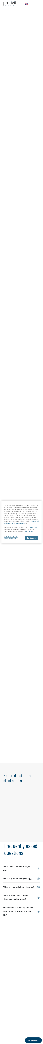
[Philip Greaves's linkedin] (32, 760)
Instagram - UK (5, 1020)
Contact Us (8, 979)
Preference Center (11, 997)
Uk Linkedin (10, 1020)
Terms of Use (18, 1030)
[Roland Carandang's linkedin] (32, 704)
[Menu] (38, 4)
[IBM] (11, 629)
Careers (6, 973)
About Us (7, 967)
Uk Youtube (26, 1020)
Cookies (14, 1036)
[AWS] (29, 608)
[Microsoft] (11, 608)
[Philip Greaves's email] (28, 760)
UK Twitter (16, 1020)
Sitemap (7, 1003)
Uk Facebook (21, 1020)
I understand (31, 538)
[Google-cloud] (11, 619)
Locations (7, 991)
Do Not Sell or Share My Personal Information (21, 522)
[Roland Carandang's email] (28, 704)
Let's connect (33, 1040)
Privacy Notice (7, 1030)
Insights (6, 985)
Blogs (31, 1020)
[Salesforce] (29, 618)
